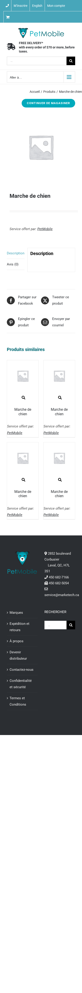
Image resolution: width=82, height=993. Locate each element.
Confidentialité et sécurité (21, 684)
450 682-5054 (59, 583)
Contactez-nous (21, 670)
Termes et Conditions (18, 701)
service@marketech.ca (61, 595)
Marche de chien (22, 411)
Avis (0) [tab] (12, 264)
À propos (16, 641)
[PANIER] (22, 17)
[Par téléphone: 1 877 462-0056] (7, 5)
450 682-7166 (59, 577)
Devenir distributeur (18, 655)
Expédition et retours (19, 627)
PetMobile (45, 229)
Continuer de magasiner (48, 103)
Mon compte (56, 5)
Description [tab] (15, 253)
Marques (16, 613)
